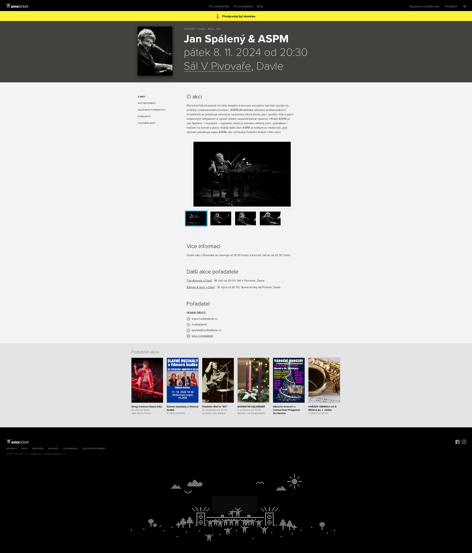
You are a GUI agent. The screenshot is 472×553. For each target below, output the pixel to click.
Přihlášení (451, 6)
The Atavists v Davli (199, 280)
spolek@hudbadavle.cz (206, 330)
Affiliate (53, 448)
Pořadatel (144, 116)
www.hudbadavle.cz (205, 319)
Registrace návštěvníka (424, 6)
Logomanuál (70, 448)
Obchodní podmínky (94, 448)
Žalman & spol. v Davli (201, 287)
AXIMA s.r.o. (36, 453)
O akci (141, 96)
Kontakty (11, 448)
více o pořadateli (202, 336)
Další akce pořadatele (151, 110)
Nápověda (38, 448)
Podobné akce (146, 123)
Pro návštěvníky (219, 6)
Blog (260, 6)
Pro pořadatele (243, 6)
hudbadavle (199, 324)
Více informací (147, 103)
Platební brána (51, 453)
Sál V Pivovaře (217, 66)
